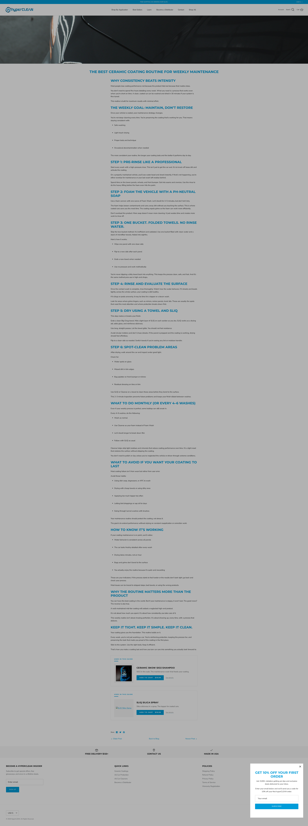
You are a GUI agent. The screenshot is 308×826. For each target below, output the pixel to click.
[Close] (300, 766)
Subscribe (277, 806)
